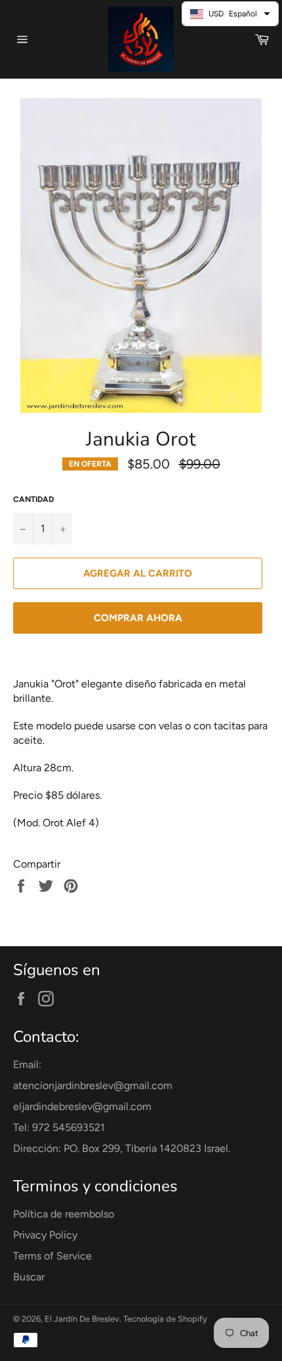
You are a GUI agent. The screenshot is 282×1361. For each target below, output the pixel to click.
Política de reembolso (63, 1214)
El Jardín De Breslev (82, 1319)
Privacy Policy (45, 1235)
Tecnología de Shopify (165, 1319)
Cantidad (33, 499)
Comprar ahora (138, 618)
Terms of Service (52, 1256)
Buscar (29, 1277)
